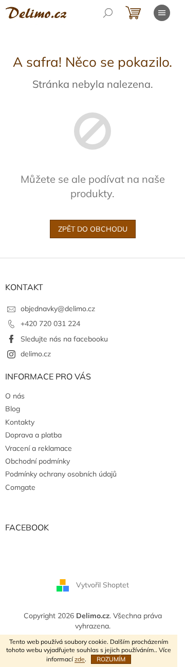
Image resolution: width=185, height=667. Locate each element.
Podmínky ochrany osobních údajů (61, 474)
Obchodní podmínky (37, 461)
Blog (12, 408)
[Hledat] (108, 13)
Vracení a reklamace (38, 448)
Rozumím (111, 659)
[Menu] (162, 13)
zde (80, 659)
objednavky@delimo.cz (58, 308)
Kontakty (19, 422)
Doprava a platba (33, 435)
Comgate (20, 487)
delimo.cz (36, 353)
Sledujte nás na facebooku (64, 339)
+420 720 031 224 (50, 323)
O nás (15, 396)
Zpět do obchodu (92, 229)
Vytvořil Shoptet (102, 584)
